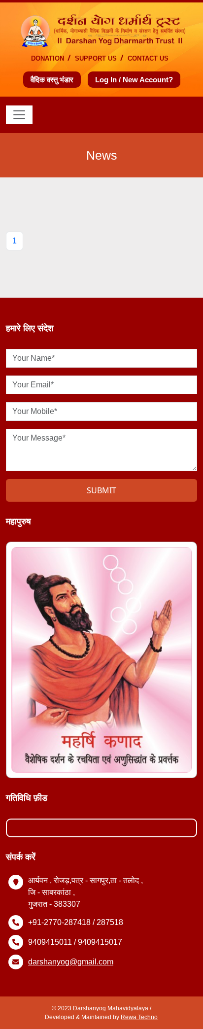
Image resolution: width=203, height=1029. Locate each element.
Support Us (96, 58)
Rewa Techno (139, 1017)
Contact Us (148, 58)
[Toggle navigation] (19, 114)
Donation (47, 58)
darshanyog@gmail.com (70, 962)
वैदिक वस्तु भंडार (52, 79)
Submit (101, 490)
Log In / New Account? (134, 79)
